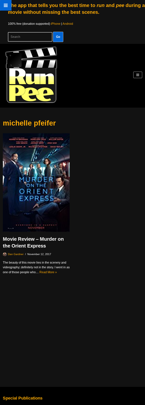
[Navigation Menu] (137, 75)
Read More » (48, 272)
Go (58, 36)
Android (67, 23)
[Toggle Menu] (6, 5)
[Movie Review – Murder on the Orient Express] (36, 182)
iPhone (55, 23)
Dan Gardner (16, 254)
